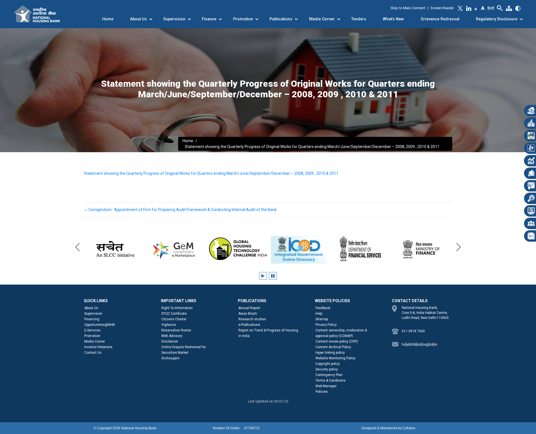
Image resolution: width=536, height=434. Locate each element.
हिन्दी (490, 8)
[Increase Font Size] (482, 7)
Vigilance (168, 325)
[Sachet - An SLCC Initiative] (114, 249)
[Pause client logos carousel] (273, 276)
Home (107, 19)
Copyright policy (327, 364)
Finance (209, 19)
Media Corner (322, 19)
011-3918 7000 (413, 331)
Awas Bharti (247, 314)
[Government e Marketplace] (176, 249)
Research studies (252, 319)
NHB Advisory (171, 336)
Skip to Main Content (408, 8)
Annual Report (249, 308)
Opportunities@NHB (99, 325)
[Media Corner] (339, 19)
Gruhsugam (170, 358)
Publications (280, 19)
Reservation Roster (176, 330)
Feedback (322, 308)
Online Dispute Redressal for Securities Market (183, 350)
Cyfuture (409, 428)
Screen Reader (442, 8)
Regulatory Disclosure (496, 19)
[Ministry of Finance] (421, 249)
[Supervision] (189, 19)
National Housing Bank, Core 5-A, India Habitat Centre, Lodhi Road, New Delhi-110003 (425, 313)
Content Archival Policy (333, 347)
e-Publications (249, 325)
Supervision (174, 19)
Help (318, 314)
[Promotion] (257, 19)
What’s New (393, 19)
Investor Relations (98, 347)
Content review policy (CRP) (336, 341)
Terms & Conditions (330, 380)
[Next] (458, 246)
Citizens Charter (173, 319)
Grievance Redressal (440, 19)
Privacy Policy (326, 325)
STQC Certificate (174, 314)
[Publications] (296, 19)
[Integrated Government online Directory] (298, 250)
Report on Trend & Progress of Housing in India (268, 333)
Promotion (243, 19)
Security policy (326, 369)
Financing (91, 319)
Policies (321, 392)
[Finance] (220, 19)
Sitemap (321, 319)
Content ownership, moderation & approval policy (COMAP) (341, 333)
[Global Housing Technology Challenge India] (237, 249)
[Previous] (77, 246)
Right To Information (177, 308)
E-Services (92, 330)
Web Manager (326, 386)
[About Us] (151, 19)
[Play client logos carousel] (263, 276)
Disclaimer (169, 341)
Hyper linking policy (330, 353)
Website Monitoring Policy (335, 358)
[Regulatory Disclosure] (521, 19)
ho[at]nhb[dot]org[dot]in (419, 344)
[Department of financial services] (360, 249)
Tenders (358, 19)
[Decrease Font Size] (476, 9)
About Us (138, 19)
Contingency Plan (329, 375)
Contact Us (93, 353)
